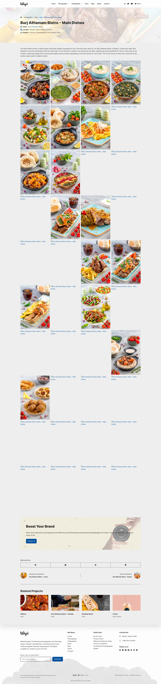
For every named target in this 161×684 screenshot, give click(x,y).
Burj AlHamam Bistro (35, 27)
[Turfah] (96, 603)
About (99, 4)
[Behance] (131, 650)
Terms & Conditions (100, 644)
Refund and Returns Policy (102, 641)
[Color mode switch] (125, 3)
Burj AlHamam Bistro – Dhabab (31, 614)
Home (53, 4)
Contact (106, 4)
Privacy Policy (98, 639)
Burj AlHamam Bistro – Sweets (124, 614)
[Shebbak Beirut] (65, 603)
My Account (97, 636)
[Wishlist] (132, 4)
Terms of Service (31, 677)
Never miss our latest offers (29, 655)
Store (87, 4)
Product (88, 616)
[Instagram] (123, 650)
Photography (62, 4)
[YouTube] (128, 650)
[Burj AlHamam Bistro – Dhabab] (34, 603)
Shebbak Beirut (56, 614)
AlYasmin (49, 30)
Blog (92, 4)
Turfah (84, 614)
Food (21, 616)
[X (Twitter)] (65, 565)
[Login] (128, 4)
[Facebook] (35, 565)
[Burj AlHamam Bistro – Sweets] (127, 603)
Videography (76, 4)
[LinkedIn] (126, 565)
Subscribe (57, 659)
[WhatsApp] (137, 650)
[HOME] (21, 17)
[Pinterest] (96, 565)
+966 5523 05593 (128, 641)
